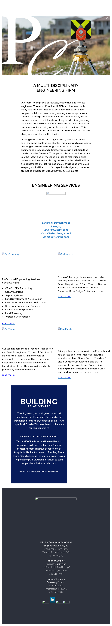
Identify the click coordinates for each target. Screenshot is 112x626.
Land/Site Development (56, 222)
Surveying (55, 226)
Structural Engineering (55, 229)
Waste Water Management (56, 233)
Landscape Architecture (55, 236)
